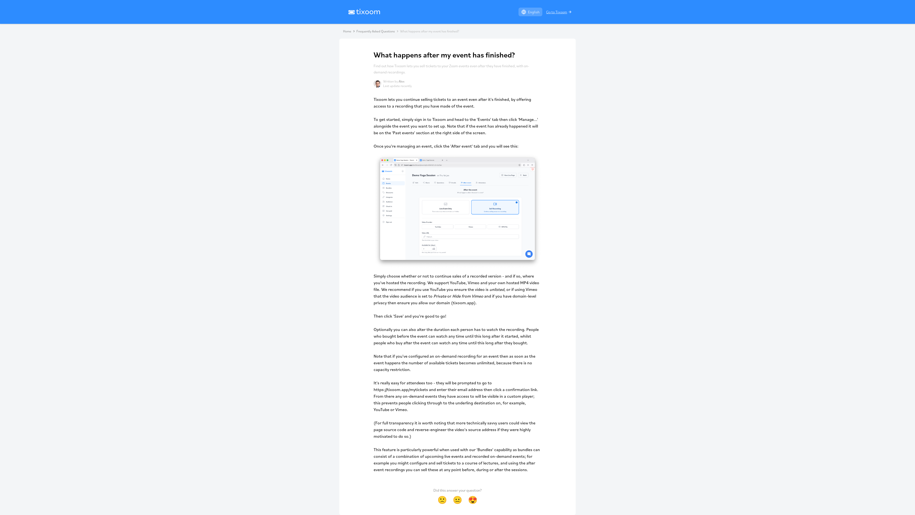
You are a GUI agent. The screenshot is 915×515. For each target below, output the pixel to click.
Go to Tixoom (556, 12)
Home (347, 31)
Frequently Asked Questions (375, 31)
